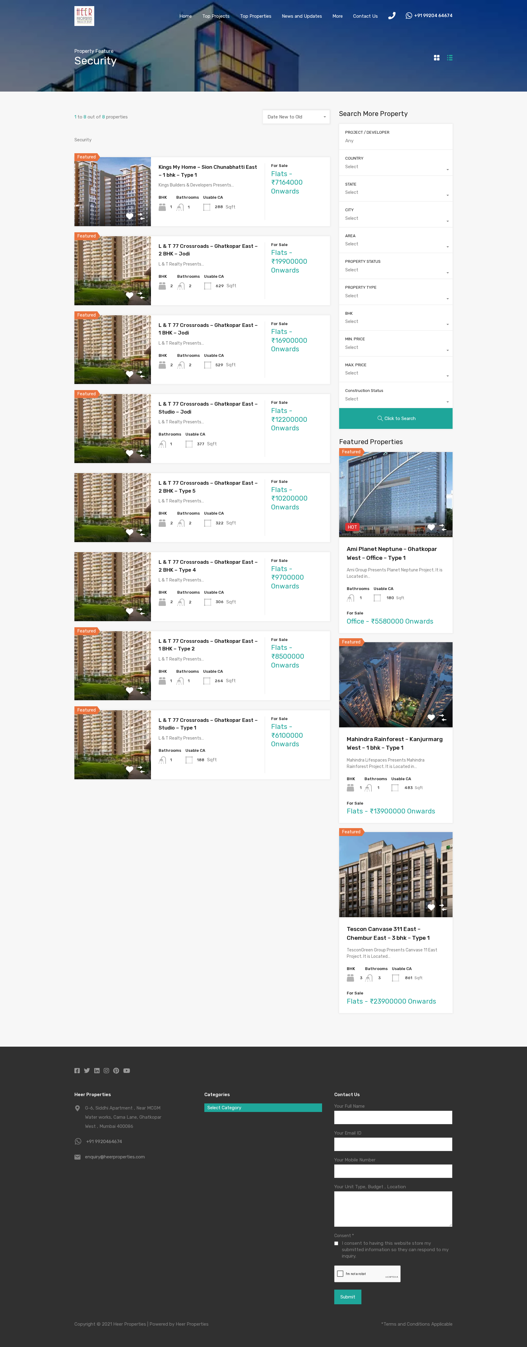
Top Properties (255, 16)
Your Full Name (349, 1106)
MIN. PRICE (355, 339)
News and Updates (302, 16)
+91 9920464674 (104, 1141)
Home (185, 16)
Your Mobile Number (354, 1160)
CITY (349, 210)
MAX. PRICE (356, 365)
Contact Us (365, 16)
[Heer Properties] (84, 23)
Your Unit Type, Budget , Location (370, 1186)
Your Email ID (347, 1133)
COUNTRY (354, 158)
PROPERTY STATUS (363, 261)
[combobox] (296, 117)
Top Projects (216, 16)
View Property (113, 212)
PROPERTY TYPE (361, 287)
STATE (351, 184)
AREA (350, 236)
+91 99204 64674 (433, 15)
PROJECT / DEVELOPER (367, 132)
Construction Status (364, 390)
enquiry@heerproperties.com (115, 1157)
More (337, 16)
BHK (349, 313)
